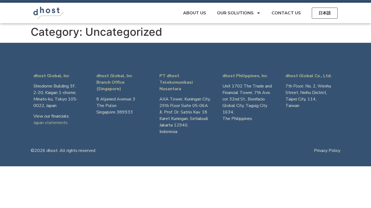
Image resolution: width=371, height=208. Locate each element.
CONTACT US (286, 13)
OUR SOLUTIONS (235, 13)
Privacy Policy (327, 151)
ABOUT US (194, 13)
